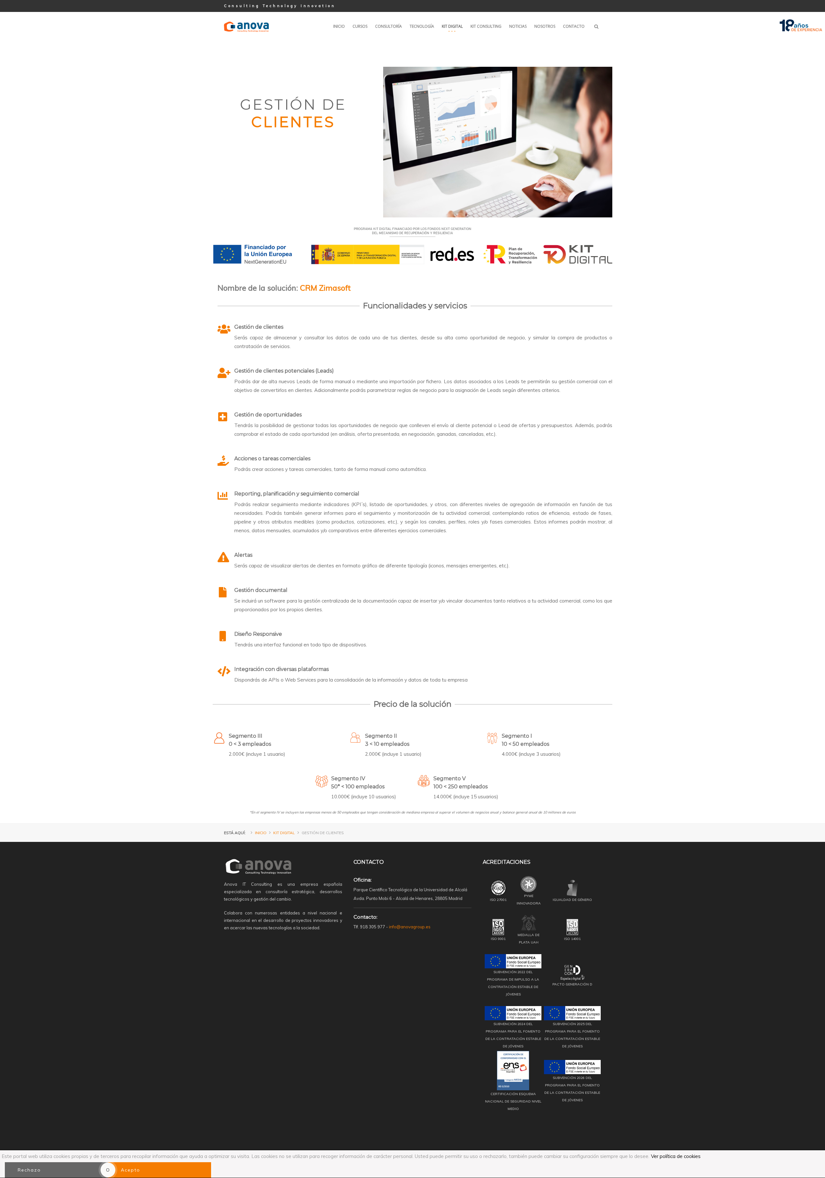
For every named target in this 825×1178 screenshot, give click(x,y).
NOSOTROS (544, 26)
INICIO (339, 26)
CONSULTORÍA (388, 26)
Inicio (261, 832)
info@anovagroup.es (410, 926)
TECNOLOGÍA (422, 26)
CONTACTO (574, 26)
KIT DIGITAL (452, 26)
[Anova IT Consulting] (246, 17)
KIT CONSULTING (486, 26)
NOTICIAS (518, 26)
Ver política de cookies (676, 1156)
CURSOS (360, 26)
